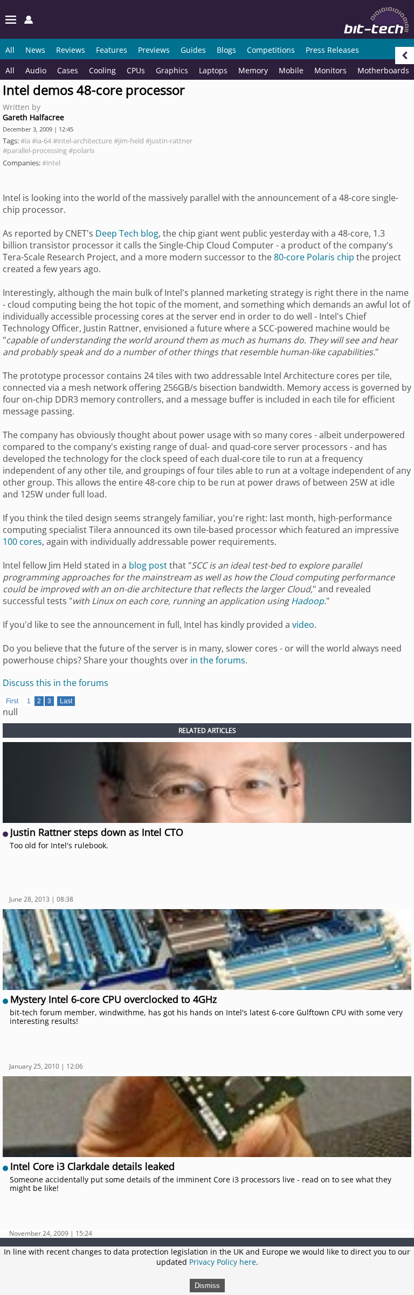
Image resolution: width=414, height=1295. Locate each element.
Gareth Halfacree (33, 117)
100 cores (22, 542)
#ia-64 (41, 141)
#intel (51, 163)
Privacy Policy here (222, 1262)
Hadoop (307, 601)
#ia (25, 141)
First (12, 701)
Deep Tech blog (126, 233)
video (303, 625)
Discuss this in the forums (55, 683)
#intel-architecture (82, 141)
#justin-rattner (169, 141)
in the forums (217, 660)
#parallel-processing (35, 150)
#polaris (81, 150)
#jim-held (129, 141)
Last (66, 701)
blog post (148, 565)
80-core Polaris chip (314, 257)
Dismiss (207, 1286)
